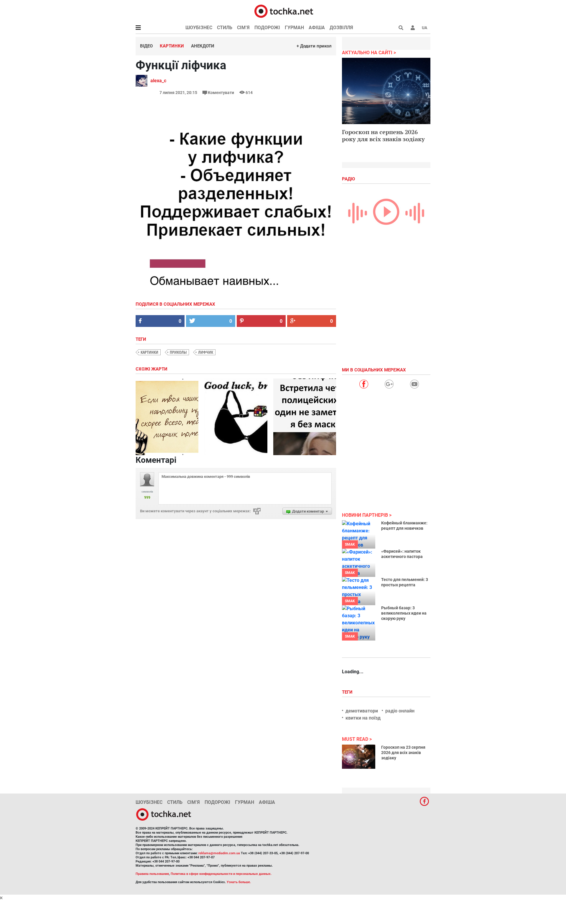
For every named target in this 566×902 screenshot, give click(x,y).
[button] (413, 27)
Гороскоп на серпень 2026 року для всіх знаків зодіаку (383, 135)
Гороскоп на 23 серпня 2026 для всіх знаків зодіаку (403, 752)
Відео (146, 46)
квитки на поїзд (363, 718)
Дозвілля (341, 27)
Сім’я (243, 27)
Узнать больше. (239, 882)
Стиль (224, 27)
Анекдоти (202, 46)
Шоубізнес (198, 27)
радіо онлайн (399, 711)
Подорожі (267, 27)
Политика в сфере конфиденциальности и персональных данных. (221, 874)
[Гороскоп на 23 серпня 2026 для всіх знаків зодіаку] (358, 757)
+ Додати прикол (314, 46)
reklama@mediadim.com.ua (219, 853)
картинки (149, 352)
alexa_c (158, 80)
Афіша (317, 27)
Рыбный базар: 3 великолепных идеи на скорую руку (404, 613)
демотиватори (361, 711)
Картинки (172, 46)
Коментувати (221, 92)
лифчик (205, 352)
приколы (178, 352)
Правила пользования (152, 874)
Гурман (294, 27)
